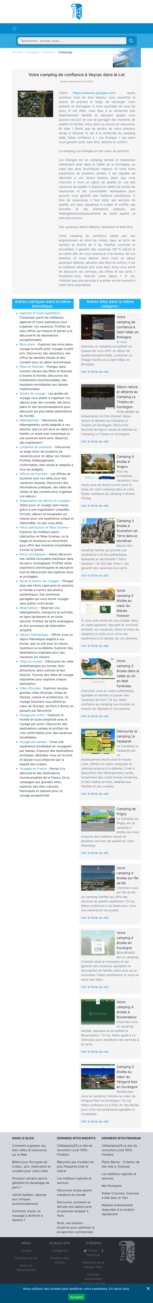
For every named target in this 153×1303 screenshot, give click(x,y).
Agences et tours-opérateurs (40, 313)
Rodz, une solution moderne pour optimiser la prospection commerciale (75, 1227)
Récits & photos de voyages (39, 581)
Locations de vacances (36, 447)
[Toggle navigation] (14, 28)
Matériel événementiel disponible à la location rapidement (118, 1209)
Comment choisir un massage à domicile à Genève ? (27, 1215)
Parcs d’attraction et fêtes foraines (44, 527)
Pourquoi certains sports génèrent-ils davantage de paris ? (30, 1182)
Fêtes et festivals (31, 366)
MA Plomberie (111, 1186)
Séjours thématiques (34, 634)
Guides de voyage (32, 393)
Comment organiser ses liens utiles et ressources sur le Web (29, 1150)
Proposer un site (26, 1258)
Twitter (92, 1250)
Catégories (60, 1250)
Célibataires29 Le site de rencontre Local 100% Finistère (74, 1150)
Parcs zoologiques (33, 554)
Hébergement (29, 420)
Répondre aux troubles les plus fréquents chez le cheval (75, 1166)
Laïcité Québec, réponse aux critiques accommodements (29, 1199)
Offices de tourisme (33, 474)
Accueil (26, 1250)
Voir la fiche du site (94, 371)
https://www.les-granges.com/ (94, 93)
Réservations (29, 608)
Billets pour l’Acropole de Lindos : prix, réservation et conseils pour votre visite (31, 1166)
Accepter (76, 1297)
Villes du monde (31, 661)
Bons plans (27, 344)
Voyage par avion (32, 715)
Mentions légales (93, 1283)
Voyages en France (33, 768)
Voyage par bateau (33, 742)
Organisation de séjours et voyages (45, 500)
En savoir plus (119, 1289)
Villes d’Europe (30, 688)
